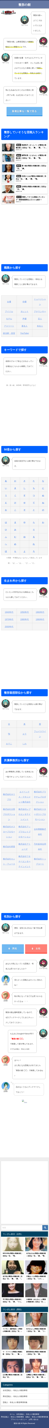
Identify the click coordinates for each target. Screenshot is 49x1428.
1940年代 (9, 612)
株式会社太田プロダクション (9, 814)
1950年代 (24, 612)
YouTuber (24, 333)
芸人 (40, 319)
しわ (24, 744)
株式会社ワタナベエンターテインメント (24, 861)
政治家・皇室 (9, 333)
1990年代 (40, 619)
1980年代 (24, 619)
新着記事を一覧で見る (24, 111)
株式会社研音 (9, 847)
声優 (24, 319)
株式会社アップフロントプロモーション (24, 832)
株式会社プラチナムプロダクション (40, 797)
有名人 (40, 326)
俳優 (24, 302)
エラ (24, 734)
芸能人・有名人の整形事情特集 (15, 1402)
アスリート (9, 326)
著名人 (24, 326)
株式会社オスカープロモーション (9, 832)
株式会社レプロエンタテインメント (24, 814)
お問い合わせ (33, 1419)
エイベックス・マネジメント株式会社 (24, 797)
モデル (9, 319)
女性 (38, 948)
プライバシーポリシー (19, 1419)
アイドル (9, 311)
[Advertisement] (24, 235)
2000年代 (9, 627)
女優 (9, 302)
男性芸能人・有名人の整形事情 (15, 1396)
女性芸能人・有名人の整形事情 (15, 1390)
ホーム (12, 1414)
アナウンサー (40, 311)
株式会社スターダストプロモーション (40, 814)
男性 (14, 948)
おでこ (9, 744)
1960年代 (40, 612)
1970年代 (9, 619)
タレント (24, 311)
